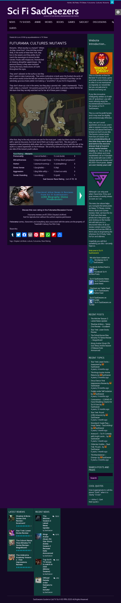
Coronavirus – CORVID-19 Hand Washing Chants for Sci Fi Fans (101, 402)
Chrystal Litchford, (20, 241)
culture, (30, 241)
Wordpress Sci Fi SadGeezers (101, 261)
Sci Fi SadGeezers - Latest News (102, 282)
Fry (54, 147)
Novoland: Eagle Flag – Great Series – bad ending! (101, 424)
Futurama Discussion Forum (60, 210)
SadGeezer (49, 530)
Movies (48, 22)
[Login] (112, 2)
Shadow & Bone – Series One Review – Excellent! (100, 325)
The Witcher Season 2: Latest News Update (99, 319)
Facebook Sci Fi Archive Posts (98, 273)
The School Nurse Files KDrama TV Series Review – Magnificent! (101, 337)
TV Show (83, 3)
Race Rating (45, 241)
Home (69, 3)
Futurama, (37, 241)
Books (60, 22)
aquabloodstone (33, 37)
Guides (12, 28)
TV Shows (24, 22)
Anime (38, 22)
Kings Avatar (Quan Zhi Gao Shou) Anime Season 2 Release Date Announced (101, 346)
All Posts (76, 3)
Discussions (99, 22)
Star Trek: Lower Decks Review (23, 532)
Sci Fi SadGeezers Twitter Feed (101, 292)
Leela (64, 85)
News (12, 22)
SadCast (84, 22)
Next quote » (94, 502)
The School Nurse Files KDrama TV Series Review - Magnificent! (24, 544)
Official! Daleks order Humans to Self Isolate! (47, 584)
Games (71, 22)
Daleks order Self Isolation (101, 391)
